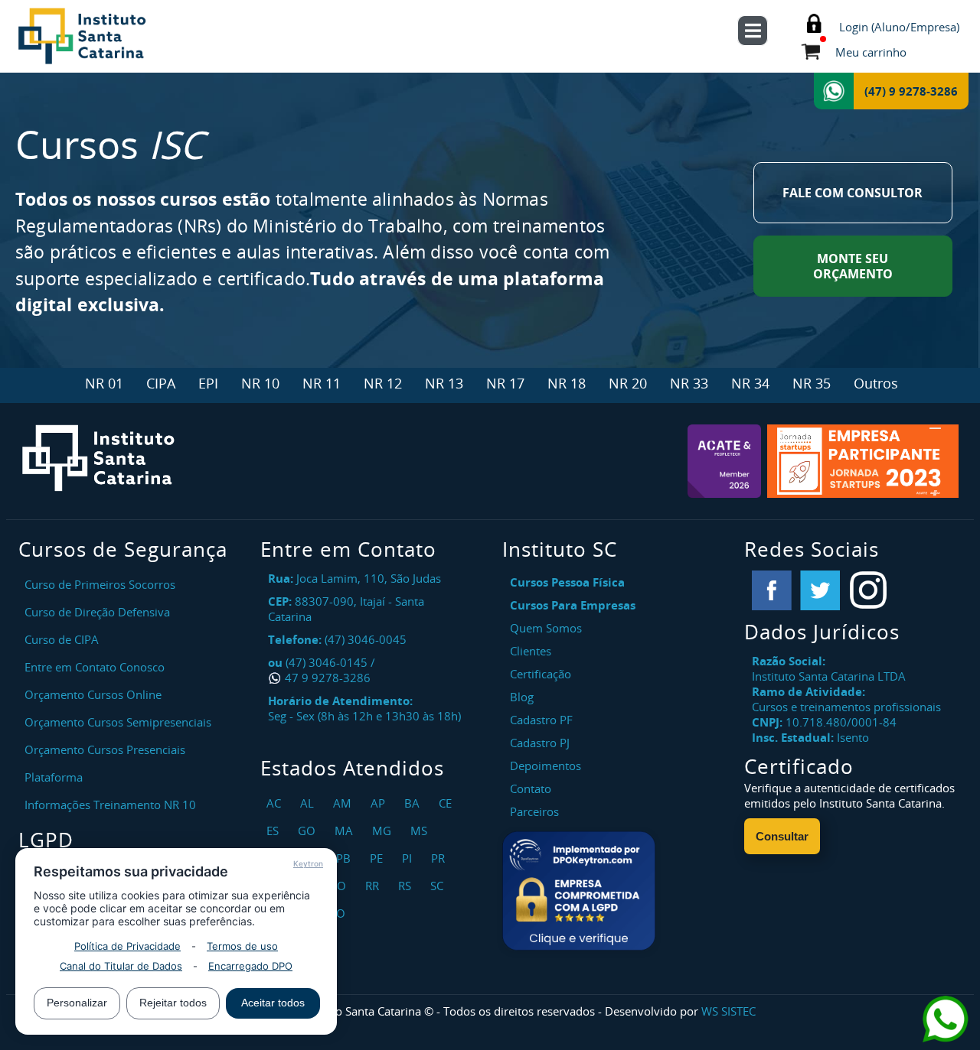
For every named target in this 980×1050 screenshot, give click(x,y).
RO (340, 885)
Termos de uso (242, 946)
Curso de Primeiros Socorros (99, 584)
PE (378, 858)
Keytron (308, 863)
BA (413, 803)
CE (447, 803)
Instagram (868, 590)
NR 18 (566, 383)
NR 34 (750, 383)
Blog (522, 696)
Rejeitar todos (173, 1002)
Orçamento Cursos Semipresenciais (117, 722)
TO (339, 913)
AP (380, 803)
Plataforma (53, 777)
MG (383, 830)
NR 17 (505, 383)
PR (440, 858)
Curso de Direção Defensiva (97, 611)
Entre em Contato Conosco (94, 667)
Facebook (772, 590)
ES (274, 830)
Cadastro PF (541, 719)
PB (345, 858)
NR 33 (689, 383)
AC (275, 803)
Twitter (820, 590)
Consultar (782, 836)
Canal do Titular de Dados (121, 966)
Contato (530, 788)
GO (308, 830)
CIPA (160, 383)
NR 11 (321, 383)
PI (409, 858)
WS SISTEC (728, 1011)
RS (406, 885)
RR (374, 885)
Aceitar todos (273, 1002)
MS (420, 830)
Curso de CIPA (61, 639)
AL (309, 803)
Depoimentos (545, 765)
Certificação (540, 673)
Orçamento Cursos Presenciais (104, 749)
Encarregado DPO (250, 966)
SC (438, 885)
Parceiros (534, 811)
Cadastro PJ (540, 742)
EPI (208, 383)
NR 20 (628, 383)
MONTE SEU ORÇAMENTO (853, 266)
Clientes (530, 650)
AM (344, 803)
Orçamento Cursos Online (93, 694)
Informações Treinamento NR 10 (110, 804)
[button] (578, 891)
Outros (876, 383)
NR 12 (383, 383)
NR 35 (811, 383)
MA (346, 830)
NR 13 (444, 383)
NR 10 (260, 383)
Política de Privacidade (127, 946)
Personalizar (77, 1002)
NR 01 (104, 383)
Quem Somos (546, 628)
